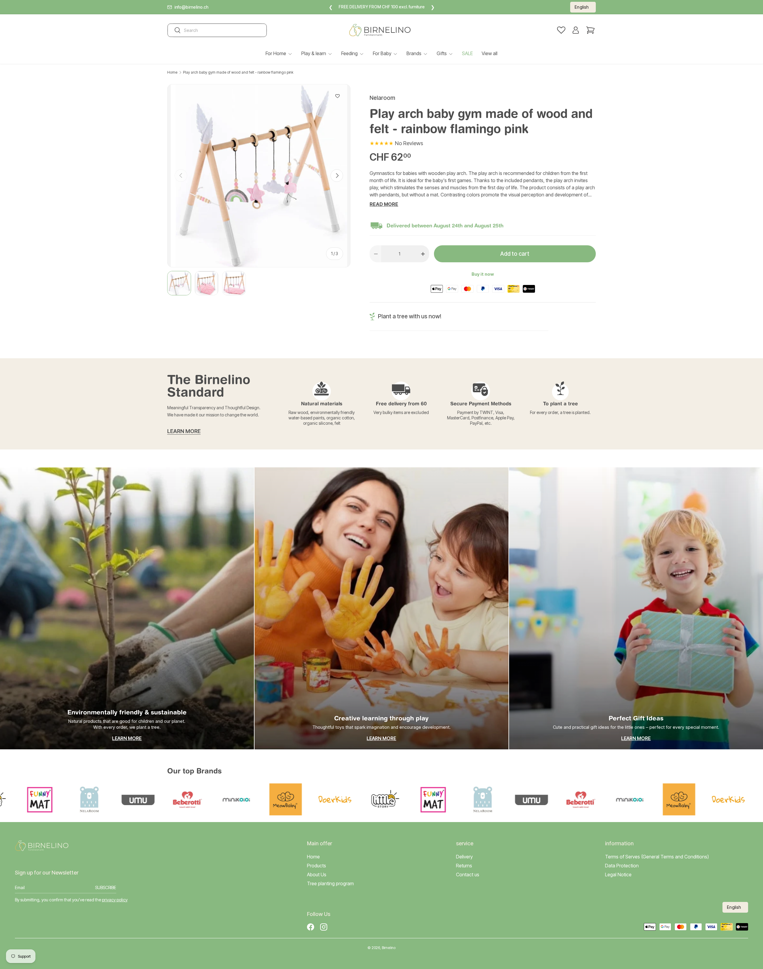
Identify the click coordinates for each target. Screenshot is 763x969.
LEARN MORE (184, 431)
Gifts (442, 53)
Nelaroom (382, 97)
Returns (464, 866)
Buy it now (483, 274)
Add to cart (514, 253)
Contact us (467, 874)
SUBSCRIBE (105, 887)
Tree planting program (330, 883)
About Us (316, 874)
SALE (467, 53)
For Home (276, 53)
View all (489, 53)
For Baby (382, 53)
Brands (414, 53)
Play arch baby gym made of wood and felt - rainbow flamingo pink (238, 72)
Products (316, 866)
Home (172, 72)
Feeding (349, 53)
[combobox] (217, 30)
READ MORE (384, 204)
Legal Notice (618, 874)
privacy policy (115, 899)
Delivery (464, 857)
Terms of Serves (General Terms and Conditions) (657, 857)
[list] (259, 175)
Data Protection (622, 866)
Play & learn (313, 53)
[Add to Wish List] (337, 96)
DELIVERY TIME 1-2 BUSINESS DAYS (396, 6)
